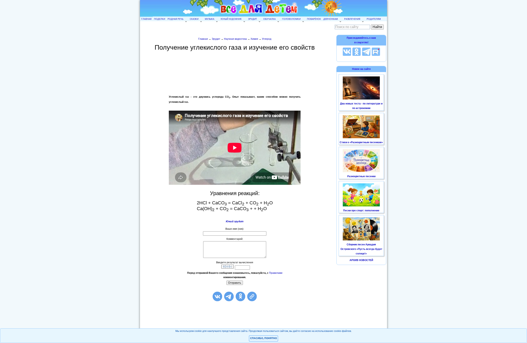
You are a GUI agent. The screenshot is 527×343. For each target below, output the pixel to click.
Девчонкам (330, 18)
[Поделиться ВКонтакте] (217, 296)
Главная (146, 18)
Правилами (275, 273)
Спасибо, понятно (263, 338)
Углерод (266, 38)
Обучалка (269, 18)
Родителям (374, 18)
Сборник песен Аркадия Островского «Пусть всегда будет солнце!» (361, 249)
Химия (254, 38)
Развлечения (352, 18)
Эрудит (252, 18)
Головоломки (291, 18)
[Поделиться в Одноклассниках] (240, 296)
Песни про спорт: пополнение (361, 210)
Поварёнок (314, 18)
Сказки (194, 18)
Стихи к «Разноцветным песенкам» (361, 142)
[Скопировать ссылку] (252, 296)
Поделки (159, 18)
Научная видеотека (235, 38)
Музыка (209, 18)
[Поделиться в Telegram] (229, 296)
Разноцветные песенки (361, 176)
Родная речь (175, 18)
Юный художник (231, 18)
